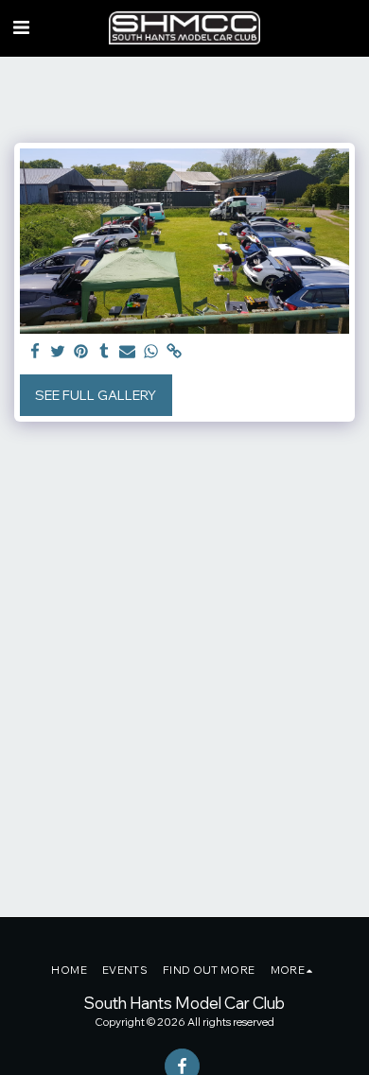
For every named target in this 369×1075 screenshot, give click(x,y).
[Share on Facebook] (35, 352)
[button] (21, 27)
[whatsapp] (151, 352)
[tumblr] (105, 352)
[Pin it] (81, 352)
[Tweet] (58, 352)
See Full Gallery (95, 395)
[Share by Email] (127, 352)
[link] (174, 352)
